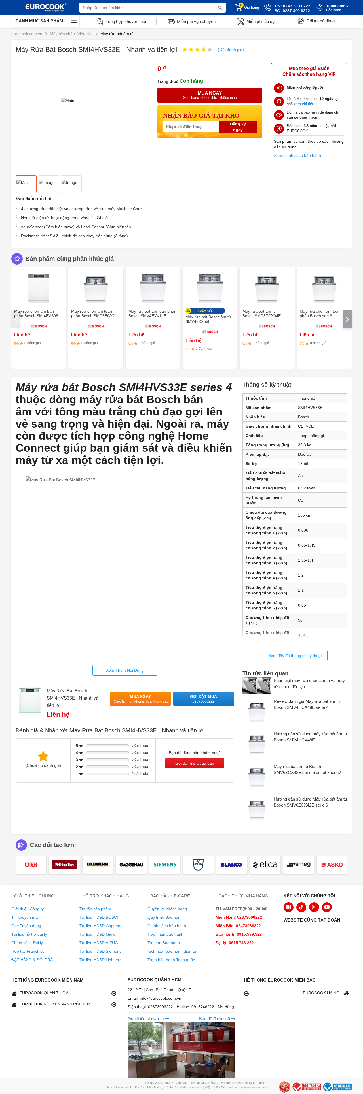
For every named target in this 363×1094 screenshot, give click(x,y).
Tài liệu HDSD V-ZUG (98, 943)
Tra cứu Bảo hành (163, 943)
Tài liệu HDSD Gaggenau (102, 926)
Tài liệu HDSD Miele (97, 934)
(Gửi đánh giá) (231, 49)
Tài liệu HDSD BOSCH (99, 917)
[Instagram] (314, 907)
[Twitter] (301, 907)
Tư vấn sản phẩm (95, 909)
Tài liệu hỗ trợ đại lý (29, 934)
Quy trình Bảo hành (165, 917)
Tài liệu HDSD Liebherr (100, 959)
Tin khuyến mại (25, 917)
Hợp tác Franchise (28, 951)
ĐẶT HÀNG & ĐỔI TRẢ (32, 959)
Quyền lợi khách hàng (167, 909)
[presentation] (15, 319)
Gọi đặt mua (203, 698)
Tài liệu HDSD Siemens (100, 951)
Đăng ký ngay (238, 127)
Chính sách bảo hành (166, 926)
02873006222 (161, 1007)
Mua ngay (141, 698)
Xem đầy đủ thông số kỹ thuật (295, 655)
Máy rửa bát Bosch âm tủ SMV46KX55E (208, 319)
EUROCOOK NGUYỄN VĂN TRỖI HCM (55, 1004)
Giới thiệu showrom (146, 1018)
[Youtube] (327, 907)
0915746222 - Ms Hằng (212, 1007)
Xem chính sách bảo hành (297, 155)
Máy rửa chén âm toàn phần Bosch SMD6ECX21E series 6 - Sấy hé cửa (95, 316)
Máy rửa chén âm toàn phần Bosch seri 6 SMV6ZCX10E (320, 316)
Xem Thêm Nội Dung (125, 670)
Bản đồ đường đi (215, 1018)
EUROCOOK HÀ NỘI (322, 993)
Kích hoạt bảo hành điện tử (171, 951)
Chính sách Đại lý (27, 943)
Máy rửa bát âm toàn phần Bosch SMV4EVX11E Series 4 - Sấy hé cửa (152, 316)
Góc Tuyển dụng (26, 926)
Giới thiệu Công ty (27, 909)
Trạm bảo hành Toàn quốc (171, 959)
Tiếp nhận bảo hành (165, 934)
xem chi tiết (303, 104)
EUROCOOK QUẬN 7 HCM (44, 993)
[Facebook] (289, 907)
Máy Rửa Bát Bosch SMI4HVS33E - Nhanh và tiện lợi (72, 698)
